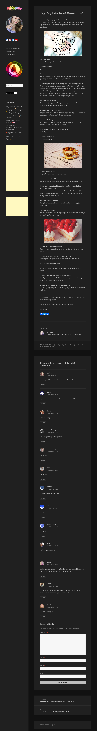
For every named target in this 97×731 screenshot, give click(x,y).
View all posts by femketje (72, 334)
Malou (49, 411)
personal (48, 346)
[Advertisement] (17, 168)
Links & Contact (10, 51)
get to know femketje (69, 345)
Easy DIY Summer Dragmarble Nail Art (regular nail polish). (14, 127)
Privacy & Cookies (11, 54)
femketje (52, 345)
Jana (48, 543)
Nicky (49, 392)
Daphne (49, 373)
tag (53, 346)
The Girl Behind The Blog (13, 48)
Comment (44, 633)
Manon (49, 487)
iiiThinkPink (51, 524)
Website (42, 673)
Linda (49, 584)
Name (42, 658)
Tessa (48, 468)
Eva (48, 506)
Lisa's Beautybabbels (54, 449)
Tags (59, 345)
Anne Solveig (51, 430)
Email (42, 666)
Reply (43, 385)
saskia (49, 562)
